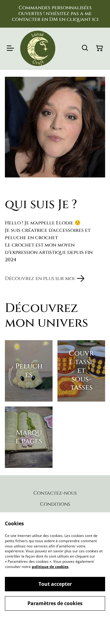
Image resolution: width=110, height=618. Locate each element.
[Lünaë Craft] (37, 48)
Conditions (55, 504)
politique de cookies (50, 566)
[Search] (85, 48)
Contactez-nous (55, 493)
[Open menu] (10, 48)
